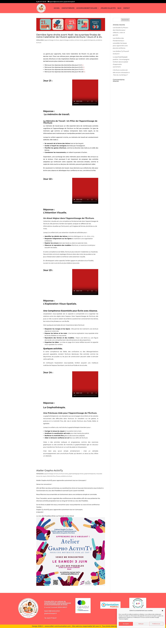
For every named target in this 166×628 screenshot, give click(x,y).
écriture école (79, 40)
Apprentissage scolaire (67, 40)
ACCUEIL (57, 8)
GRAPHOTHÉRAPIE (68, 8)
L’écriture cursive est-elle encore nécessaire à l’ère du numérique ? (121, 72)
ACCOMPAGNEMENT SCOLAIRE (86, 8)
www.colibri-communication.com (58, 626)
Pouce (58, 476)
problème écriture (66, 476)
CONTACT (126, 8)
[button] (162, 610)
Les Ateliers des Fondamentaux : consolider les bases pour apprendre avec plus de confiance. (120, 43)
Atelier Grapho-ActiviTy (49, 470)
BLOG (119, 8)
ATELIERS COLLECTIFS (108, 8)
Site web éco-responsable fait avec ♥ (86, 626)
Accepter (126, 624)
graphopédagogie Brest (76, 473)
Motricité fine (51, 476)
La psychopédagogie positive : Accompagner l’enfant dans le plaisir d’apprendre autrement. (121, 62)
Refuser (141, 624)
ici (82, 65)
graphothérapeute (89, 40)
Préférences (156, 624)
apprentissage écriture (52, 40)
